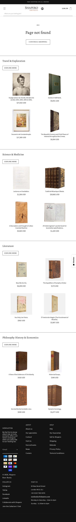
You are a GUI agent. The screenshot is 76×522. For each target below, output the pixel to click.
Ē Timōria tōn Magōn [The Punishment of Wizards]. (54, 318)
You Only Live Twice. (21, 317)
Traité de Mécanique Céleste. (54, 191)
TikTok (4, 490)
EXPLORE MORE (10, 68)
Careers (29, 453)
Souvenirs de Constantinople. (21, 134)
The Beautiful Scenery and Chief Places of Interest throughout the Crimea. (54, 135)
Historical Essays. (54, 375)
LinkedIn (5, 498)
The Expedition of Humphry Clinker (54, 283)
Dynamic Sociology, (54, 409)
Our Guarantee (55, 433)
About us (29, 429)
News (28, 449)
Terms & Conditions (57, 453)
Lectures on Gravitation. (21, 191)
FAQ (51, 429)
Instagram (6, 486)
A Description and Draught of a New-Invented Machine (21, 227)
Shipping (53, 441)
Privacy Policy (55, 449)
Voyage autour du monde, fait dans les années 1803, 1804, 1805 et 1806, (21, 99)
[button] (4, 8)
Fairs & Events (31, 445)
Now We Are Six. (21, 283)
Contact (29, 437)
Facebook (6, 494)
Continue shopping (38, 42)
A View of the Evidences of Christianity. (21, 375)
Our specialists (31, 433)
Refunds (53, 445)
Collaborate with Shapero (12, 502)
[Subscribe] (15, 449)
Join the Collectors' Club (11, 506)
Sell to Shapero (55, 437)
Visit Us (28, 441)
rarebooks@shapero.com (40, 497)
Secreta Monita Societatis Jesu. (21, 409)
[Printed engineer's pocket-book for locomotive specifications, (55, 227)
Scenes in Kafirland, (54, 98)
